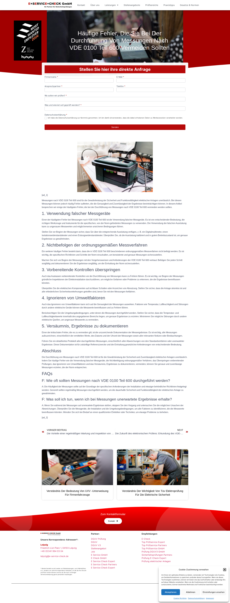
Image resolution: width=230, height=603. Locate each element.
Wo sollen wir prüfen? (56, 96)
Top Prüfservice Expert (153, 542)
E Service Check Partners (104, 564)
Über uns (94, 5)
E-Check (146, 539)
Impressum (210, 598)
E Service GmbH (99, 555)
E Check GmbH (98, 558)
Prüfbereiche (151, 5)
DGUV (94, 542)
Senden (115, 127)
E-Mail (120, 77)
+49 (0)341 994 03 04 (51, 551)
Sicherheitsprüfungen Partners (157, 555)
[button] (224, 569)
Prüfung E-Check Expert (154, 558)
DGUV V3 (96, 545)
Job (93, 551)
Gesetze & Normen (189, 5)
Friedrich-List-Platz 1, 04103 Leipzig (58, 548)
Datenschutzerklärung (196, 598)
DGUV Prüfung (98, 539)
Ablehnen (190, 592)
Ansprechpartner (53, 86)
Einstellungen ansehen (214, 592)
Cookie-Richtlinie (180, 598)
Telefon (120, 86)
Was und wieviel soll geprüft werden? (63, 105)
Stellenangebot (98, 548)
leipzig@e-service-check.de (54, 556)
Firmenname (51, 77)
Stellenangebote (132, 5)
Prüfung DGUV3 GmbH (153, 551)
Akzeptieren (170, 592)
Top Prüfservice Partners (154, 545)
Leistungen (110, 5)
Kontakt (81, 5)
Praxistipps (169, 5)
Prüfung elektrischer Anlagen (156, 561)
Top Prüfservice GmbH (153, 548)
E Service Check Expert (103, 561)
